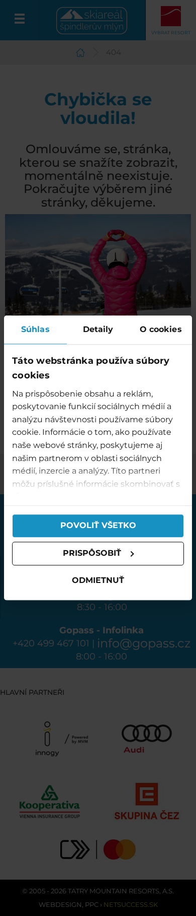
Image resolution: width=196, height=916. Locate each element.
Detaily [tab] (98, 329)
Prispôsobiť (92, 553)
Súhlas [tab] (35, 329)
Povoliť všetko (98, 526)
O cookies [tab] (161, 329)
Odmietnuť (98, 580)
